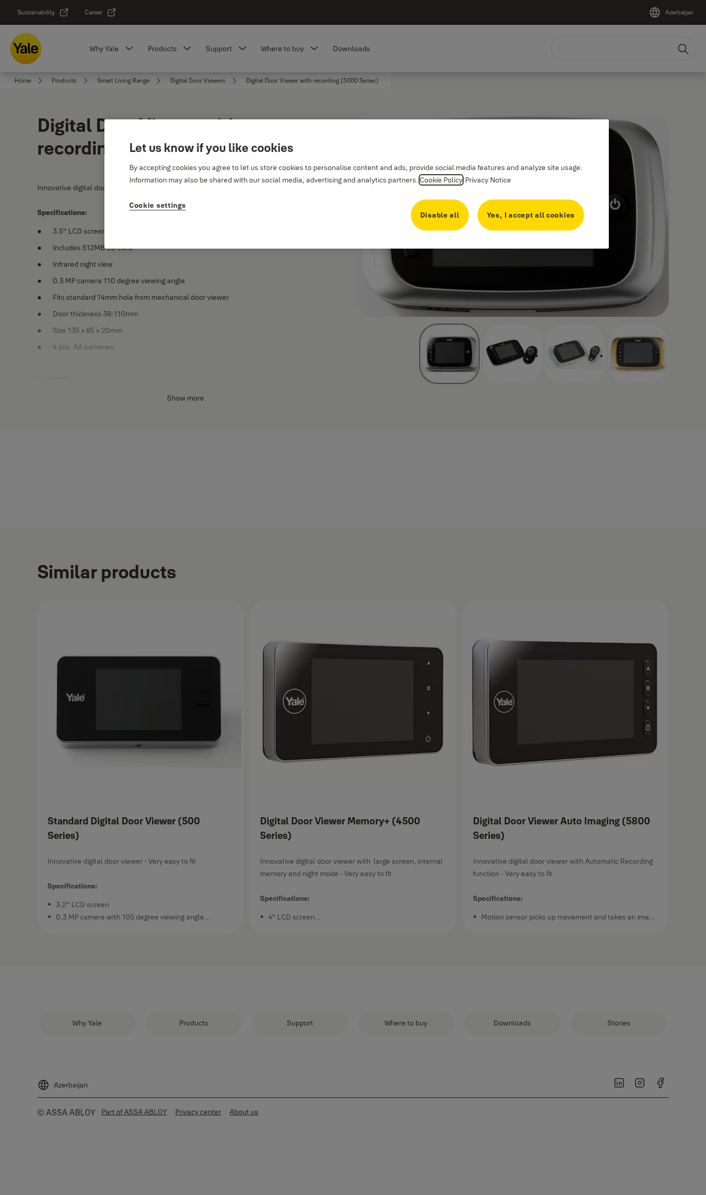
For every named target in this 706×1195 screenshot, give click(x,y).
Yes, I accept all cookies (531, 215)
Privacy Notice (488, 180)
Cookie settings (157, 205)
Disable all (439, 215)
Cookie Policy (441, 180)
